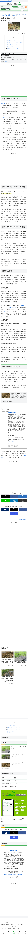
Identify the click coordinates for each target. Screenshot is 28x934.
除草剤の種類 (10, 46)
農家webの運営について (14, 926)
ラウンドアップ (13, 307)
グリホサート (23, 305)
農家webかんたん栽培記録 (9, 778)
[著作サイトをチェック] (9, 446)
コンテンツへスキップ (5, 1)
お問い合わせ (21, 924)
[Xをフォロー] (12, 446)
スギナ (18, 137)
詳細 (6, 61)
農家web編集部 (12, 412)
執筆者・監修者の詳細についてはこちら (13, 874)
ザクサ (9, 311)
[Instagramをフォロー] (17, 446)
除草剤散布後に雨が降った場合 (14, 44)
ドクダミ (11, 371)
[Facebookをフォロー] (15, 446)
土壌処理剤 (6, 117)
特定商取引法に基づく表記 (7, 924)
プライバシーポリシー (21, 922)
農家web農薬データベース (9, 780)
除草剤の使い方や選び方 (13, 48)
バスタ (5, 311)
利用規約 (7, 922)
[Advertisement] (14, 80)
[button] (22, 500)
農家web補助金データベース (9, 783)
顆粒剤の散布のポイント (13, 40)
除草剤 (3, 103)
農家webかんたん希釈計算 (9, 786)
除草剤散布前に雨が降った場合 (14, 42)
